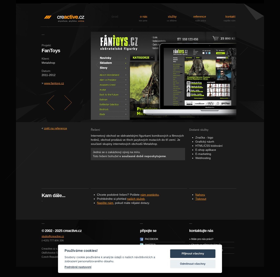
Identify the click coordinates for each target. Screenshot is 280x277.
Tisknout (200, 198)
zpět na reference (55, 128)
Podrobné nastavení (78, 267)
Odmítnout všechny (193, 263)
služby (172, 18)
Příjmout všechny (193, 253)
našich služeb (136, 198)
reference (199, 18)
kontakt (229, 18)
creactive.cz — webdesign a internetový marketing (64, 12)
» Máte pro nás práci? (201, 239)
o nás (143, 18)
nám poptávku (149, 194)
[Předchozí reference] (50, 102)
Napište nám (105, 202)
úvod (115, 16)
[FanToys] (163, 76)
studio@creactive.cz (53, 236)
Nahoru (200, 194)
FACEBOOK (151, 239)
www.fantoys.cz (54, 83)
